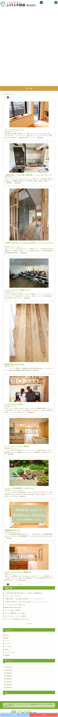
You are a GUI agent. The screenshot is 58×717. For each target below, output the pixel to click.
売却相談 (7, 655)
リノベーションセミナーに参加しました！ (18, 290)
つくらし (14, 131)
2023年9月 (9, 673)
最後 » (20, 97)
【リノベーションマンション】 (14, 129)
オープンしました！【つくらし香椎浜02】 (18, 572)
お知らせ (14, 292)
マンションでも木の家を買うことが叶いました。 (20, 488)
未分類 (6, 638)
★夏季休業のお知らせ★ (12, 530)
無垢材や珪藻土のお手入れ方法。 (15, 364)
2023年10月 (9, 670)
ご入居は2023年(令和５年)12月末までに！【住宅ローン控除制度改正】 (24, 593)
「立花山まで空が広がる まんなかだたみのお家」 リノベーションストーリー (26, 601)
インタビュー (20, 490)
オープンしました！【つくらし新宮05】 (17, 446)
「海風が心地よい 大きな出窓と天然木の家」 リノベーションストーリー (28, 175)
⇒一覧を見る (29, 623)
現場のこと (20, 246)
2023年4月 (9, 687)
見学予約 (43, 715)
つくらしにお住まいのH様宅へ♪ (14, 404)
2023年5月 (9, 684)
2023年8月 (9, 676)
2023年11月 (9, 667)
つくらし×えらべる (10, 652)
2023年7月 (9, 679)
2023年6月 (9, 681)
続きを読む (40, 137)
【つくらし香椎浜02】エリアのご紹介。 (15, 613)
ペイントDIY (8, 646)
